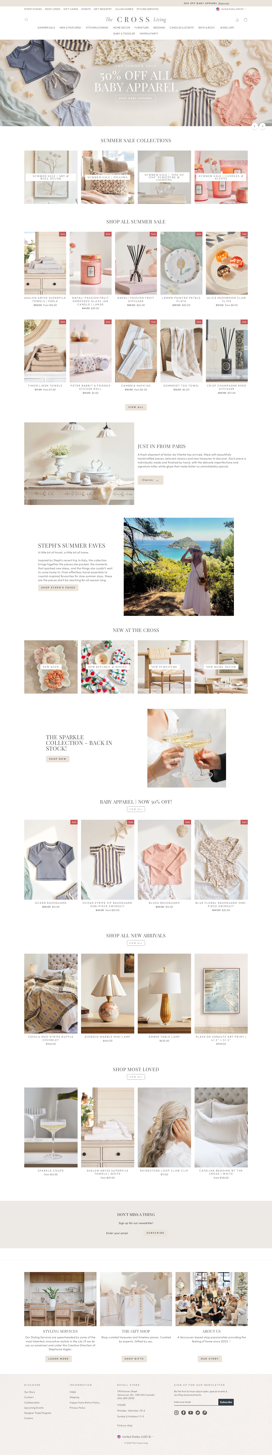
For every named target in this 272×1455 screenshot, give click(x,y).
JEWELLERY (227, 27)
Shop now (150, 480)
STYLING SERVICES (148, 9)
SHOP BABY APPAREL (136, 98)
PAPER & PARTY (149, 33)
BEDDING (159, 27)
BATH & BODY (206, 27)
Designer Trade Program (37, 1412)
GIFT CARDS (70, 9)
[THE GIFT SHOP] (136, 1299)
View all (136, 407)
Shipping (74, 1397)
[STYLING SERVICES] (60, 1299)
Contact (28, 1397)
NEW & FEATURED (70, 27)
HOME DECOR (121, 27)
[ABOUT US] (212, 1299)
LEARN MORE (58, 1358)
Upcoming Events (34, 1407)
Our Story (29, 1392)
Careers (28, 1418)
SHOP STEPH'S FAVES (58, 587)
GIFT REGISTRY (103, 9)
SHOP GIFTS (134, 1358)
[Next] (262, 126)
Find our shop (124, 1425)
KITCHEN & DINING (97, 27)
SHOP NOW (57, 758)
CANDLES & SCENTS (182, 27)
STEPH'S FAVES (33, 9)
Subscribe (226, 1402)
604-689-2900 (125, 1398)
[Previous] (255, 126)
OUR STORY (210, 1358)
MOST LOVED (52, 9)
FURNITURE (142, 27)
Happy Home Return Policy (85, 1402)
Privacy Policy (77, 1407)
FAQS (73, 1392)
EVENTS (86, 9)
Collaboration (32, 1402)
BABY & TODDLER (124, 33)
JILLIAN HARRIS (124, 9)
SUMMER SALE (46, 27)
